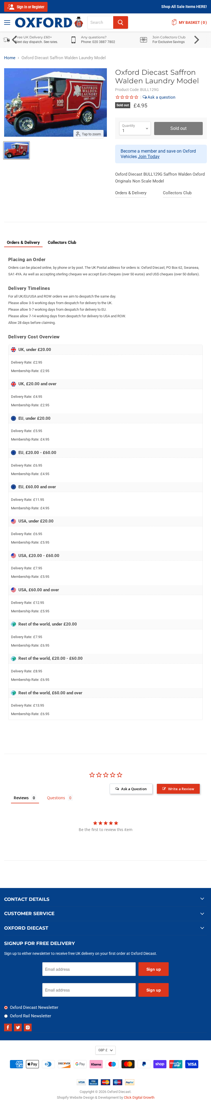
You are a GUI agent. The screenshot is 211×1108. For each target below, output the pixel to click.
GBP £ (102, 1050)
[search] (100, 22)
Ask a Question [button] (134, 788)
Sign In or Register (30, 7)
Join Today (149, 156)
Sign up (153, 969)
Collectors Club (177, 192)
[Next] (195, 39)
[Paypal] (129, 1083)
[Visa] (81, 1083)
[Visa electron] (93, 1083)
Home (9, 58)
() (193, 22)
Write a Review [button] (181, 788)
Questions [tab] (56, 797)
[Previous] (15, 39)
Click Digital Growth (139, 1097)
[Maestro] (117, 1083)
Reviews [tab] (21, 797)
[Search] (120, 22)
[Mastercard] (105, 1083)
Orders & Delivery (130, 192)
